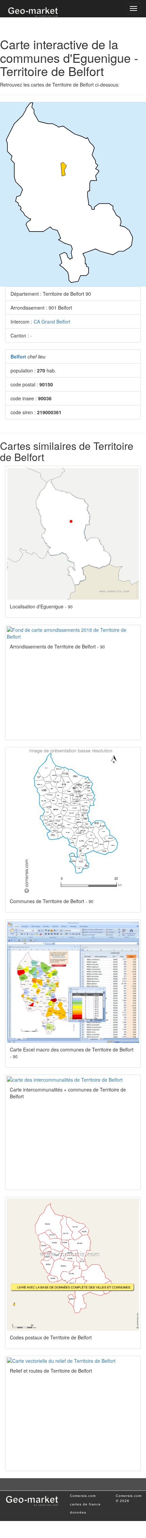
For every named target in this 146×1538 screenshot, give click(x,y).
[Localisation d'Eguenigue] (73, 534)
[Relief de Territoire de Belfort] (73, 1360)
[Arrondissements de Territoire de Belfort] (73, 633)
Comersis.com (83, 1496)
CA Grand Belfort (52, 321)
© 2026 (122, 1501)
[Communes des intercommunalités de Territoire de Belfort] (73, 1079)
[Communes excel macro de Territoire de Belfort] (73, 982)
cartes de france (85, 1504)
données (78, 1512)
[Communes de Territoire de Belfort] (73, 822)
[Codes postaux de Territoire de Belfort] (73, 1264)
